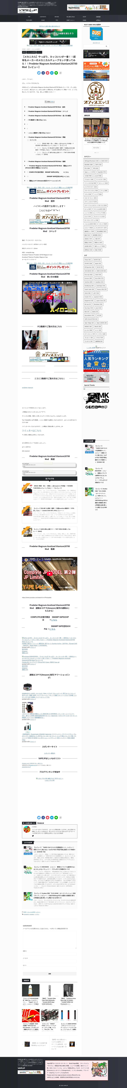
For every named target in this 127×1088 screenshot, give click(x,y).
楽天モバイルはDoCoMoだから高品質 (96, 373)
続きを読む (96, 147)
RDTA (99, 164)
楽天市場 (25, 649)
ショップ (98, 194)
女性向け (88, 238)
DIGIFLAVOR (101, 271)
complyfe (26, 914)
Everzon (88, 278)
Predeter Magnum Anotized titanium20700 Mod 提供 (46, 107)
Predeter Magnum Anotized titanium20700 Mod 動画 (46, 161)
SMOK (95, 311)
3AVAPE (97, 259)
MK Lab (88, 304)
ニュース (88, 213)
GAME (43, 20)
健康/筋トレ (89, 231)
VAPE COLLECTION (91, 319)
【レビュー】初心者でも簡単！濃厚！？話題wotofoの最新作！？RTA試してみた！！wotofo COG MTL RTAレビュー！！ (55, 149)
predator (31, 914)
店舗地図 (98, 16)
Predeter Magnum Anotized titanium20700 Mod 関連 (46, 137)
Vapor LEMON (102, 323)
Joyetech (98, 297)
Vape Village (89, 323)
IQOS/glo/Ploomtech (92, 161)
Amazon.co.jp (33, 765)
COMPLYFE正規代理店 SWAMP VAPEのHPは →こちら (48, 172)
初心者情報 (101, 231)
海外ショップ (100, 246)
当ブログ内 (31, 140)
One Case (89, 308)
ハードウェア (100, 213)
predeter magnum (27, 387)
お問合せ (98, 20)
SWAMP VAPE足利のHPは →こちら (48, 176)
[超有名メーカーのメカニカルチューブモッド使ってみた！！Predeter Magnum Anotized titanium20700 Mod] (35, 348)
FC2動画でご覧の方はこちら (36, 120)
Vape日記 (102, 172)
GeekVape (101, 285)
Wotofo (98, 326)
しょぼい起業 (91, 348)
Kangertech (89, 300)
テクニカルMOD (99, 209)
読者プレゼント (71, 20)
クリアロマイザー (91, 187)
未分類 (88, 246)
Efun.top (89, 274)
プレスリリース (99, 216)
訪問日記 (88, 250)
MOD (25, 912)
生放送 (84, 20)
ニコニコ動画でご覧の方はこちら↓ (39, 133)
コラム (88, 194)
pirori (98, 308)
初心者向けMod (71, 16)
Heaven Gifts (102, 289)
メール (25, 958)
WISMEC (88, 326)
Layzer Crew (100, 300)
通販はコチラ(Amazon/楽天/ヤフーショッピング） (44, 181)
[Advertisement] (49, 799)
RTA (87, 168)
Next (107, 134)
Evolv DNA (99, 278)
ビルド (88, 216)
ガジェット (103, 183)
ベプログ (99, 337)
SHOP (84, 16)
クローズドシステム (91, 190)
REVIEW (57, 16)
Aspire (98, 263)
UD (99, 315)
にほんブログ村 (50, 780)
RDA (87, 311)
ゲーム (104, 190)
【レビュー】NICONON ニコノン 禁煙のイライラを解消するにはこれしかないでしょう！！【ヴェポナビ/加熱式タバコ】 (101, 475)
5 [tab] (98, 153)
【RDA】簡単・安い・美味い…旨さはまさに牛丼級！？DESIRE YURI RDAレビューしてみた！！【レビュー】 (55, 144)
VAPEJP (21, 1068)
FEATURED (29, 20)
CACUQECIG (89, 271)
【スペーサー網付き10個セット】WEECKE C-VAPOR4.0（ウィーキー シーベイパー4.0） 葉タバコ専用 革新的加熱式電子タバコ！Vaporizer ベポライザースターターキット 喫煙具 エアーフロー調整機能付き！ (49, 715)
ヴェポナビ (89, 341)
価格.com (25, 653)
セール (88, 209)
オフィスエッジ (90, 334)
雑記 (98, 250)
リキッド (103, 224)
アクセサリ (89, 179)
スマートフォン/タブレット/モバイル (96, 205)
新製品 (88, 242)
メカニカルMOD (31, 912)
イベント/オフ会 (90, 183)
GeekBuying (89, 285)
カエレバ (33, 647)
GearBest (99, 282)
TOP (29, 16)
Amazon (24, 651)
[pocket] (47, 73)
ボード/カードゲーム (91, 220)
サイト (25, 965)
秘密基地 (99, 341)
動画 (87, 235)
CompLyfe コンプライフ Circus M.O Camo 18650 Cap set (40, 662)
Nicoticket (98, 304)
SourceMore (89, 315)
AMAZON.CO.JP (26, 767)
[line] (56, 73)
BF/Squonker (89, 267)
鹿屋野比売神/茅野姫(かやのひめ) (70, 1077)
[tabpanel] (96, 134)
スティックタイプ (91, 201)
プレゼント (89, 337)
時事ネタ (98, 242)
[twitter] (39, 73)
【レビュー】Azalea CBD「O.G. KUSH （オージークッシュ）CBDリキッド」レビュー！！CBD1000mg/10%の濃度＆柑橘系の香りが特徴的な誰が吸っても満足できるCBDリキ (55, 895)
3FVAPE (88, 263)
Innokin (88, 297)
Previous (85, 134)
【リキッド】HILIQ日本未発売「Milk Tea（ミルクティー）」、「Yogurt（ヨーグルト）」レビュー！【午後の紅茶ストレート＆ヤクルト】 (31, 1002)
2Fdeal (88, 259)
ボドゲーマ (96, 43)
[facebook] (43, 73)
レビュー (38, 912)
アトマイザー (101, 179)
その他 (88, 175)
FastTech (89, 282)
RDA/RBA (89, 164)
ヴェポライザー (101, 227)
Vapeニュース (90, 172)
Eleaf (98, 274)
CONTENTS (43, 16)
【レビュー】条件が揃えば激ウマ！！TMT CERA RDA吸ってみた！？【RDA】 (55, 153)
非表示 (52, 101)
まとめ (97, 175)
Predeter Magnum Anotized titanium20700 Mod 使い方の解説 (49, 115)
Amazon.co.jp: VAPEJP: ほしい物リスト (32, 763)
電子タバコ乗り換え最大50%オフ (49, 26)
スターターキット (91, 198)
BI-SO (100, 267)
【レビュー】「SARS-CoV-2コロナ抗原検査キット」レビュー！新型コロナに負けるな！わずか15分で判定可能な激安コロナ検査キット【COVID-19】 (54, 849)
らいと (98, 330)
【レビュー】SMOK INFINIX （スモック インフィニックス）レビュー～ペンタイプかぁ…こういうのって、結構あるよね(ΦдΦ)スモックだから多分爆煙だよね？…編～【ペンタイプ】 (68, 1029)
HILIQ (88, 293)
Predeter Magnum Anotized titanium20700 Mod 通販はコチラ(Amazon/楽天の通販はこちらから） (48, 167)
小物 (97, 238)
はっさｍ (88, 330)
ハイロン (37, 914)
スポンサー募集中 (49, 753)
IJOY (96, 293)
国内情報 (97, 235)
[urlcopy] (60, 73)
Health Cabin (89, 289)
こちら (54, 620)
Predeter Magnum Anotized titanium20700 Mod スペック (47, 111)
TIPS (57, 20)
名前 (24, 951)
